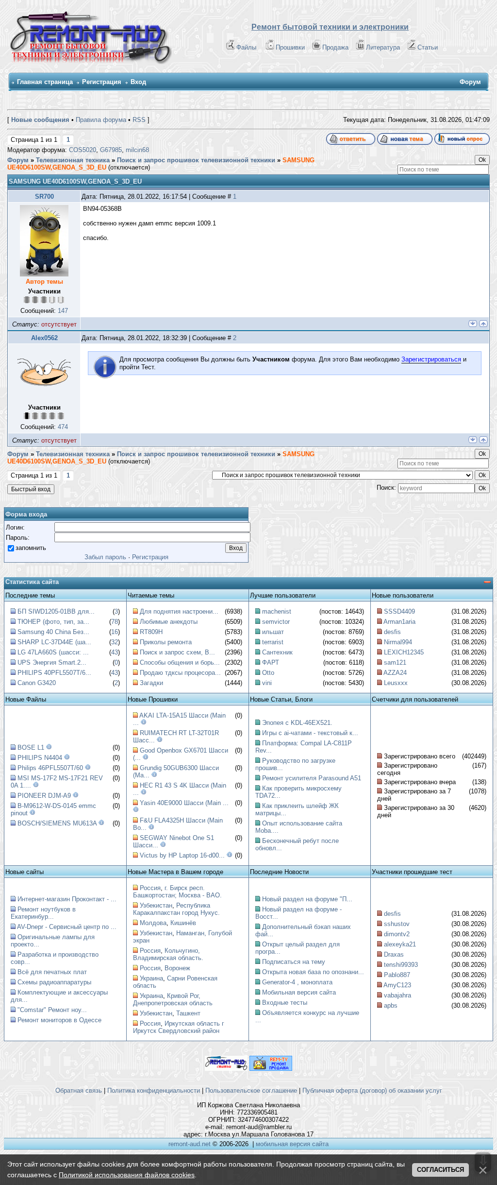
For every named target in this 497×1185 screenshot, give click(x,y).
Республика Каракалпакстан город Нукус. (176, 909)
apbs (391, 1005)
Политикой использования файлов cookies (127, 1175)
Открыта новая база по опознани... (313, 972)
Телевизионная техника (73, 160)
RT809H (151, 631)
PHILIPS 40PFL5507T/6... (54, 672)
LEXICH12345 (404, 652)
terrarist (272, 642)
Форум (18, 160)
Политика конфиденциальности (153, 1090)
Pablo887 (397, 975)
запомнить (31, 547)
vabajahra (397, 995)
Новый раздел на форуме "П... (307, 899)
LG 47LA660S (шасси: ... (53, 652)
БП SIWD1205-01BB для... (56, 611)
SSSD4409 (399, 611)
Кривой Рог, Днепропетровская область (173, 999)
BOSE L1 (30, 747)
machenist (276, 611)
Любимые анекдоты (169, 621)
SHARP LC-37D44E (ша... (54, 642)
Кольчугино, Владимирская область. (168, 954)
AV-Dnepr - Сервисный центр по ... (66, 926)
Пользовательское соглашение (251, 1090)
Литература (383, 47)
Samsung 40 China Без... (53, 631)
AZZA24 (395, 672)
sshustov (397, 923)
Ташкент (188, 1013)
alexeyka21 (400, 944)
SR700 (44, 196)
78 (114, 621)
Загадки (151, 683)
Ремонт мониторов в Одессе (59, 1020)
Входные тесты (284, 1002)
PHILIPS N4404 (39, 757)
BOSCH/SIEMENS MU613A (57, 823)
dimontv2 (397, 934)
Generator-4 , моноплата (297, 982)
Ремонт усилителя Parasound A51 (311, 778)
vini (267, 683)
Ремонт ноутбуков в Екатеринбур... (43, 913)
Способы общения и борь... (180, 662)
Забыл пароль (105, 557)
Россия (150, 888)
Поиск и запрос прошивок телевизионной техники (196, 160)
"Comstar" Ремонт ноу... (52, 1009)
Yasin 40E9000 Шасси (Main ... (184, 803)
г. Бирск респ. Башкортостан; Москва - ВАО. (177, 891)
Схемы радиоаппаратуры (54, 982)
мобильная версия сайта (292, 1144)
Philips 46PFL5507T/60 (50, 768)
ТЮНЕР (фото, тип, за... (53, 621)
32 (114, 642)
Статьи (427, 47)
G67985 (111, 150)
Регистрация (101, 82)
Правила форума (101, 119)
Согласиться (440, 1169)
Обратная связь (78, 1090)
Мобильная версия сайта (299, 992)
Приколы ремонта (166, 642)
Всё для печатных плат (52, 972)
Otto (268, 672)
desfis (392, 631)
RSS (139, 119)
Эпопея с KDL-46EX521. (297, 722)
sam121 (395, 662)
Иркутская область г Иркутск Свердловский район (178, 1027)
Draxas (394, 954)
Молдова (153, 923)
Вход (138, 82)
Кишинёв (183, 923)
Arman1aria (399, 621)
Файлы (246, 47)
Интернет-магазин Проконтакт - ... (66, 899)
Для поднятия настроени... (179, 611)
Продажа (335, 47)
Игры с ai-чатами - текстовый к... (310, 733)
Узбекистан (156, 905)
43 (114, 652)
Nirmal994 (398, 642)
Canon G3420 (36, 683)
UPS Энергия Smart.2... (51, 662)
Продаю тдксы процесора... (180, 672)
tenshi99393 (401, 964)
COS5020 (82, 150)
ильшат (273, 631)
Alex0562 (44, 338)
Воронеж (177, 968)
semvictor (276, 621)
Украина (151, 978)
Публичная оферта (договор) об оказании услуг (372, 1090)
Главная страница (45, 82)
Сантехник (277, 652)
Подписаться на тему (293, 961)
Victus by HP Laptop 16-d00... (182, 855)
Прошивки (290, 47)
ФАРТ (270, 662)
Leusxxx (396, 683)
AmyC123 (397, 985)
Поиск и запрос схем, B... (177, 652)
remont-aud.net (189, 1144)
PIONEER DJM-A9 (44, 795)
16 (114, 631)
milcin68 (137, 150)
